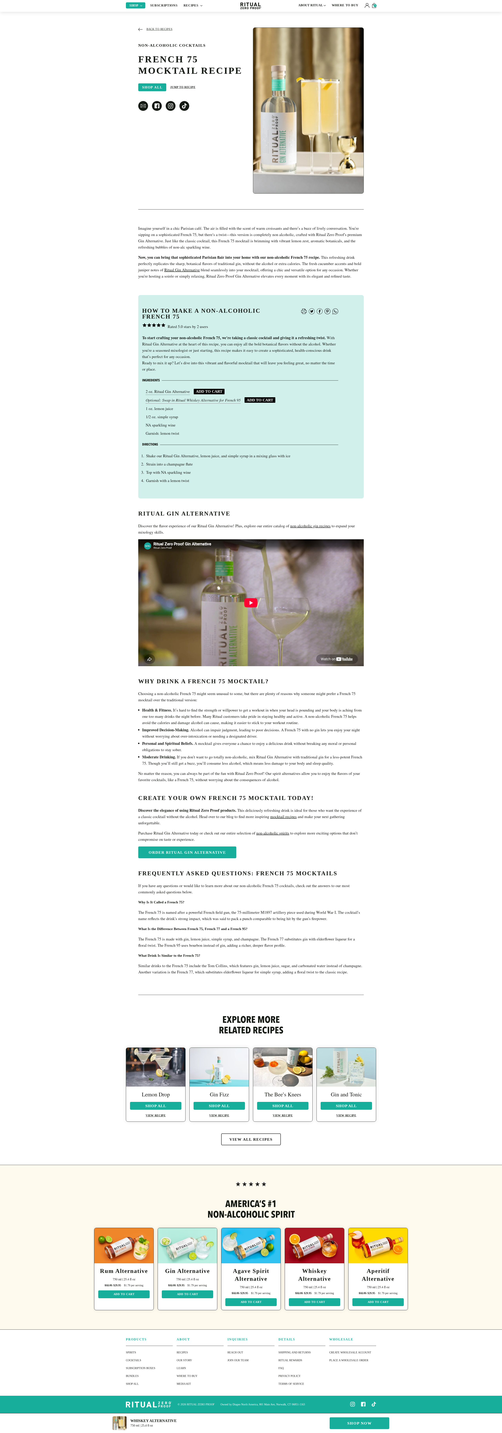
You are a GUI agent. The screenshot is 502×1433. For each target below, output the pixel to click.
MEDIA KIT (184, 1383)
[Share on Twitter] (312, 310)
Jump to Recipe (182, 87)
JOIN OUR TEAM (237, 1360)
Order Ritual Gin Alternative (187, 852)
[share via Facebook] (157, 106)
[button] (367, 5)
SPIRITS (131, 1352)
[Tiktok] (373, 1403)
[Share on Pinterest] (327, 310)
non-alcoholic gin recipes (310, 525)
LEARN (181, 1368)
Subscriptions (164, 5)
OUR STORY (184, 1360)
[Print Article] (304, 311)
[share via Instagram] (171, 106)
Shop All (152, 87)
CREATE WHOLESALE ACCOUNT (350, 1352)
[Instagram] (352, 1403)
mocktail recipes (283, 816)
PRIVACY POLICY (289, 1376)
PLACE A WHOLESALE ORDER (348, 1360)
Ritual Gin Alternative (182, 269)
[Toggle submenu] (141, 5)
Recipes (191, 5)
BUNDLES (132, 1376)
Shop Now (359, 1423)
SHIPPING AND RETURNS (294, 1352)
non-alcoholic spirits (272, 833)
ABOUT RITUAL (311, 5)
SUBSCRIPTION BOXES (140, 1368)
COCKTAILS (133, 1360)
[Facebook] (363, 1403)
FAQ (281, 1368)
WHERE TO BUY (345, 5)
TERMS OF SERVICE (291, 1383)
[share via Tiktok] (184, 106)
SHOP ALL (132, 1383)
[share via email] (143, 106)
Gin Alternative (187, 1271)
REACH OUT (235, 1352)
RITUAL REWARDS (290, 1360)
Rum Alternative (124, 1271)
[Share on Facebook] (320, 310)
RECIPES (182, 1352)
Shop (134, 5)
